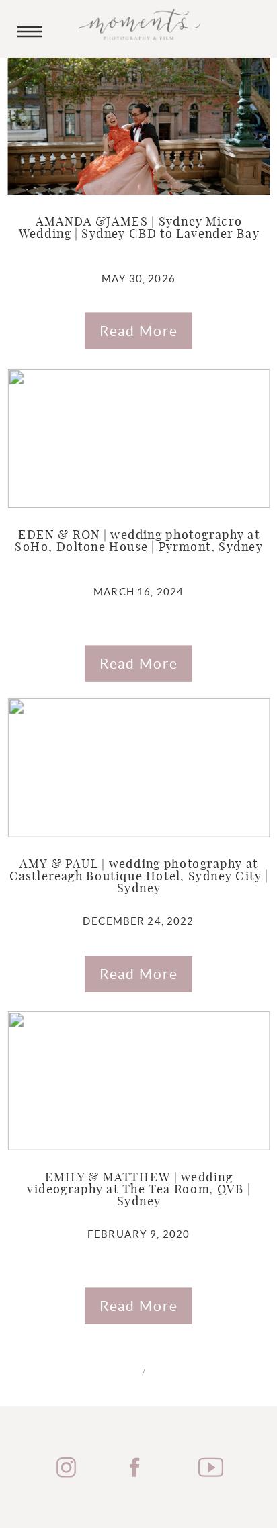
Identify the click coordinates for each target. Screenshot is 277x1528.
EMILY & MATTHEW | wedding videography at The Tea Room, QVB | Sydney (139, 1191)
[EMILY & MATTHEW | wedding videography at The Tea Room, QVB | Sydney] (139, 1080)
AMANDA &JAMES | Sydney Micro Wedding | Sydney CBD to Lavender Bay (139, 228)
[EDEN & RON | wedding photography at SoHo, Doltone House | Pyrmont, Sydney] (139, 437)
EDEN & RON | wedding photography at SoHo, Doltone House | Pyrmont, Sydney (139, 541)
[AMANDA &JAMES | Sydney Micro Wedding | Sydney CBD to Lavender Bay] (139, 124)
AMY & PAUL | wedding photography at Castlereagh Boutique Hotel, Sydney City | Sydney (138, 877)
